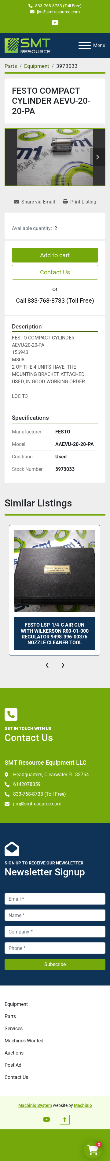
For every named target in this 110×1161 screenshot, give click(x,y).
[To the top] (65, 1120)
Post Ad (13, 1065)
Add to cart (55, 255)
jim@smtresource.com (58, 11)
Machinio (83, 1105)
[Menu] (85, 45)
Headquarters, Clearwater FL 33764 (51, 774)
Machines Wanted (24, 1041)
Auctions (14, 1053)
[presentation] (47, 664)
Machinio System (35, 1105)
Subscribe (55, 964)
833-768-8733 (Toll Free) (58, 5)
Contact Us (55, 272)
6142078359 (27, 784)
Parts (10, 1016)
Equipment (16, 1004)
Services (14, 1028)
